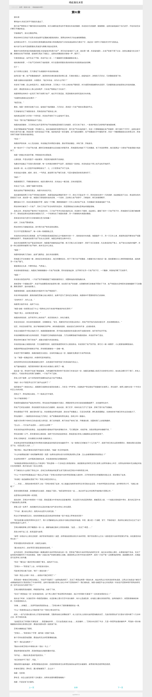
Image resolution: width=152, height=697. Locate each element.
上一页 (31, 687)
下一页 (120, 687)
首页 (20, 7)
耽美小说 (27, 7)
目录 (76, 687)
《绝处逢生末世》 (37, 7)
